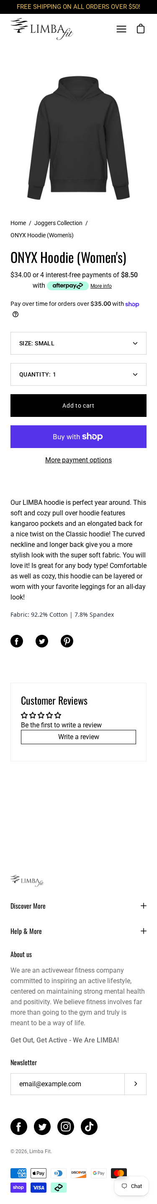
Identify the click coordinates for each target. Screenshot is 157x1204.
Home (18, 223)
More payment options (78, 460)
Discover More (28, 906)
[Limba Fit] (41, 29)
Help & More (26, 931)
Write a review (78, 737)
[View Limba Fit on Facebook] (18, 1126)
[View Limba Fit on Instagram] (65, 1126)
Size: (36, 343)
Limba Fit (40, 1151)
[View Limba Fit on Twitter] (42, 1126)
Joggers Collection (58, 223)
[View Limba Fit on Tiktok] (89, 1126)
